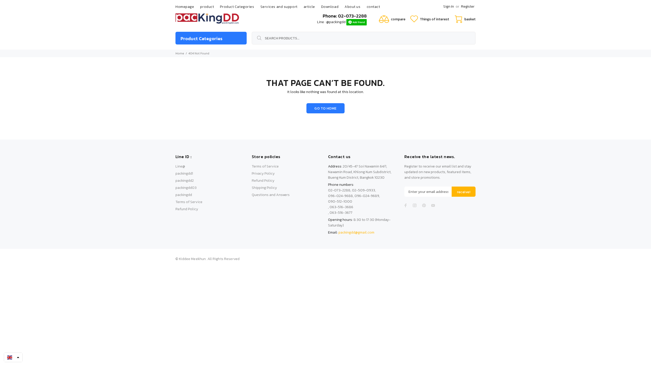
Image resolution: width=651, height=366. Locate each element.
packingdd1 (184, 173)
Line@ (180, 166)
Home (179, 53)
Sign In (448, 6)
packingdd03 (186, 187)
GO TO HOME (325, 108)
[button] (13, 357)
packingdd (183, 194)
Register (468, 6)
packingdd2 (184, 180)
